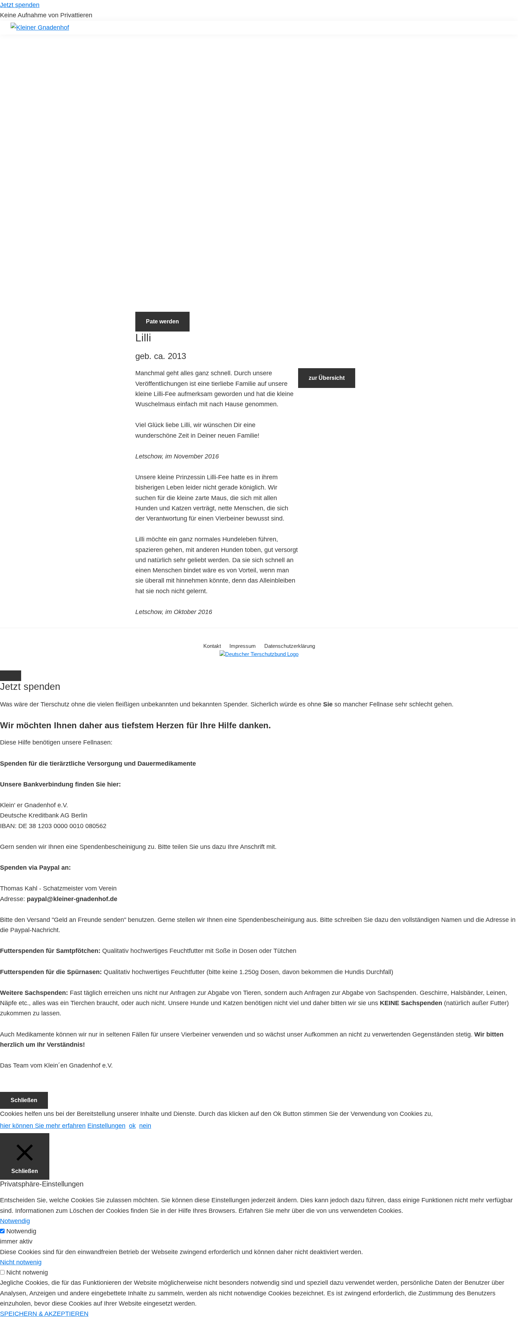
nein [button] (145, 1125)
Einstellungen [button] (106, 1125)
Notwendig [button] (15, 1220)
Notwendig (21, 1231)
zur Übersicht (327, 378)
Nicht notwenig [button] (21, 1262)
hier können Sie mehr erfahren (43, 1125)
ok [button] (132, 1125)
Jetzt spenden (19, 4)
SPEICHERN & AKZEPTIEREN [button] (44, 1313)
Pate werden (162, 321)
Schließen (24, 1100)
